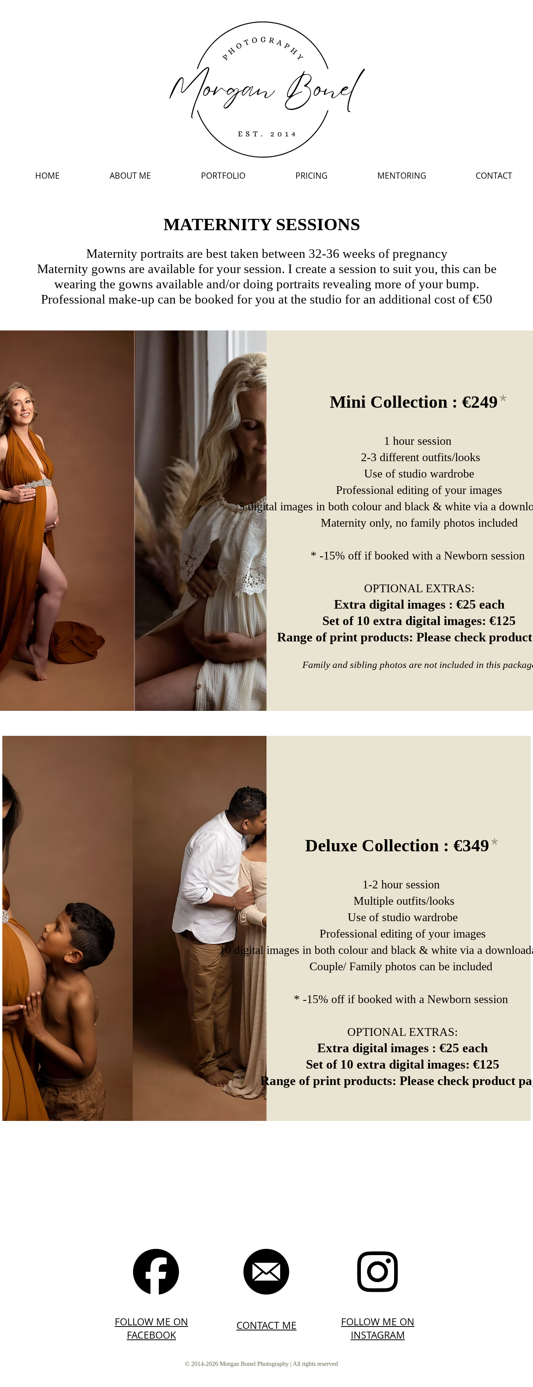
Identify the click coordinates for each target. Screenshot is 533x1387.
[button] (223, 175)
